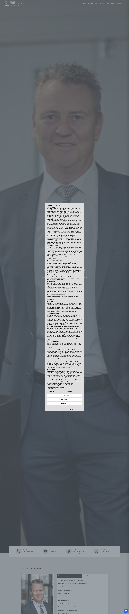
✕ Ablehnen (64, 403)
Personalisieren (64, 406)
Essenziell (51, 391)
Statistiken (69, 391)
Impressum (57, 409)
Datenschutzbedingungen (68, 409)
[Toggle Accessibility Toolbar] (126, 611)
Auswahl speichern (64, 399)
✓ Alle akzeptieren (64, 395)
